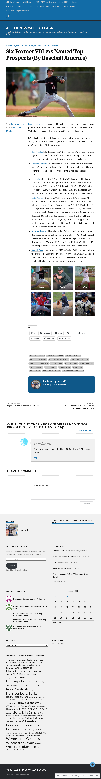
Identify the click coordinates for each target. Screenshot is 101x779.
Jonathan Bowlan (39, 231)
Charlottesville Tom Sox (21, 671)
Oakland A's (64, 367)
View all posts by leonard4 (54, 384)
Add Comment (85, 430)
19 (79, 612)
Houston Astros (39, 697)
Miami (22, 706)
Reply (36, 457)
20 (85, 612)
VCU (44, 733)
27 (85, 618)
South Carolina (30, 718)
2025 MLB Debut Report (63, 556)
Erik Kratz (19, 686)
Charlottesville (55, 356)
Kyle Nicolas (37, 152)
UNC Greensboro (21, 733)
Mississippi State (30, 706)
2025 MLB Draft (60, 562)
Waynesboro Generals (73, 371)
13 (85, 607)
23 (61, 618)
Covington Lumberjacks (18, 679)
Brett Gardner (33, 662)
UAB (14, 733)
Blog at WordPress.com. (17, 774)
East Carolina (11, 686)
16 (61, 612)
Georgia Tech (33, 690)
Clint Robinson (19, 674)
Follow (12, 565)
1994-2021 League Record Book (18, 11)
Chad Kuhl (14, 665)
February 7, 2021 (18, 124)
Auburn (18, 660)
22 (55, 618)
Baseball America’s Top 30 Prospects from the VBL (70, 575)
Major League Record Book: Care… (30, 607)
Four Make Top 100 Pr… (23, 619)
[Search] (8, 16)
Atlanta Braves (11, 660)
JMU (27, 700)
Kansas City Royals (39, 363)
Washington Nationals (33, 735)
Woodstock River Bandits (23, 746)
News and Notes (60, 568)
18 (73, 612)
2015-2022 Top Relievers (46, 2)
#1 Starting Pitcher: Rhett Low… (27, 614)
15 (55, 612)
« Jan (54, 622)
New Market (51, 367)
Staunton (77, 367)
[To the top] (92, 764)
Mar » (59, 622)
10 (67, 607)
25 (73, 618)
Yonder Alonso (27, 750)
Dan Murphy (40, 682)
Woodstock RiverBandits (14, 750)
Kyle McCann (37, 250)
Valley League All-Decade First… (27, 628)
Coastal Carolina (31, 674)
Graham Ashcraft (39, 163)
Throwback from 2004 (62, 550)
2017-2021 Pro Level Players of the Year (44, 6)
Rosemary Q (18, 627)
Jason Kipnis (11, 699)
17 (67, 612)
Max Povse (16, 706)
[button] (41, 278)
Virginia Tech (10, 736)
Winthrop (38, 743)
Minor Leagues (42, 46)
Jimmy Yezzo (22, 700)
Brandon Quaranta (22, 662)
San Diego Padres (26, 716)
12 (79, 607)
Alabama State (16, 655)
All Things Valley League (31, 28)
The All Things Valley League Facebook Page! (72, 521)
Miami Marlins (86, 363)
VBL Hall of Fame (12, 2)
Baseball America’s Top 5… (34, 599)
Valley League (34, 732)
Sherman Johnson (18, 718)
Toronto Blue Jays (51, 371)
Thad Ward (36, 179)
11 (73, 607)
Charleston (22, 665)
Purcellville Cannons (26, 712)
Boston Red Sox (37, 356)
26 (79, 618)
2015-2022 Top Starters (69, 2)
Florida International (29, 686)
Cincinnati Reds (73, 356)
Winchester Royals (20, 743)
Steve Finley (21, 726)
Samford (16, 715)
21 (91, 612)
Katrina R (17, 606)
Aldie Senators (28, 655)
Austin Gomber (27, 660)
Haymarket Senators (17, 696)
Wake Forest (20, 735)
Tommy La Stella (34, 730)
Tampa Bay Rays (23, 730)
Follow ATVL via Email (17, 546)
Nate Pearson (37, 198)
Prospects (58, 46)
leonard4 (17, 127)
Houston (31, 697)
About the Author (71, 6)
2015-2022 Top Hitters (15, 6)
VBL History (27, 2)
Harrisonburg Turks (58, 360)
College (10, 46)
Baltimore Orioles (38, 660)
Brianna (16, 599)
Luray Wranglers (28, 703)
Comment (86, 503)
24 (67, 618)
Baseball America (36, 124)
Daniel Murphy (30, 682)
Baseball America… (21, 613)
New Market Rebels (33, 709)
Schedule (35, 716)
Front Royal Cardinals (25, 687)
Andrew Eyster (39, 655)
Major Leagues (24, 46)
